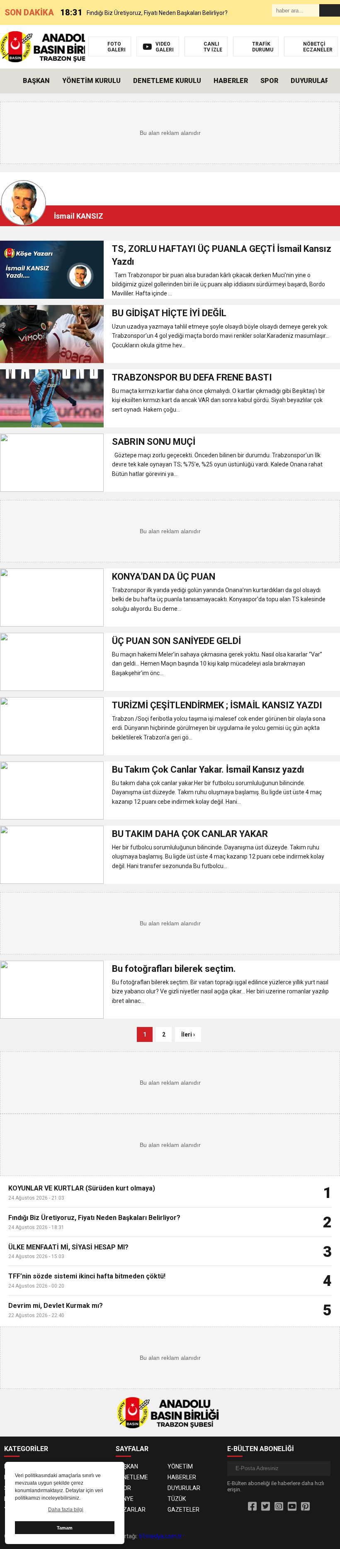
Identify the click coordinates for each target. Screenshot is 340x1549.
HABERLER (231, 81)
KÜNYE (125, 1498)
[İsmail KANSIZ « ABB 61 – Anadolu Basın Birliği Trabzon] (53, 46)
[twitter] (265, 1506)
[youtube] (292, 1506)
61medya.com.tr (160, 1536)
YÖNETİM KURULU (91, 81)
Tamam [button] (65, 1527)
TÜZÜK (177, 1498)
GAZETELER (183, 1509)
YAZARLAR (131, 1509)
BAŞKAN (36, 81)
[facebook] (252, 1506)
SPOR (269, 81)
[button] (334, 80)
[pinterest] (305, 1506)
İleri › (188, 1034)
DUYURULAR (310, 81)
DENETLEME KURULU (167, 81)
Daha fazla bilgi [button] (65, 1509)
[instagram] (278, 1506)
